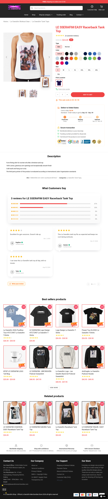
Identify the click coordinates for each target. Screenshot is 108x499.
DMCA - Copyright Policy (39, 474)
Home (5, 22)
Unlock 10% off (4, 490)
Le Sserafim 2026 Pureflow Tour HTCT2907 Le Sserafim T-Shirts (14, 332)
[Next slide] (49, 57)
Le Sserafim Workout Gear (20, 22)
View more (54, 387)
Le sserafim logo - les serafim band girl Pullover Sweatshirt (65, 373)
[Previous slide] (6, 57)
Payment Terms (62, 468)
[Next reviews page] (98, 284)
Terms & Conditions (37, 468)
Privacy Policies (36, 471)
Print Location (60, 77)
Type (57, 43)
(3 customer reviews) (72, 36)
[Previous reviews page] (88, 284)
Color (57, 50)
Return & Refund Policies (65, 471)
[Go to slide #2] (33, 93)
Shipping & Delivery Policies (65, 465)
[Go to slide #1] (22, 93)
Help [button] (104, 496)
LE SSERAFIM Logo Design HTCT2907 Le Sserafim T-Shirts (40, 332)
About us (34, 465)
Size (57, 66)
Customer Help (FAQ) (64, 477)
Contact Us (60, 474)
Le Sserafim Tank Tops (40, 22)
